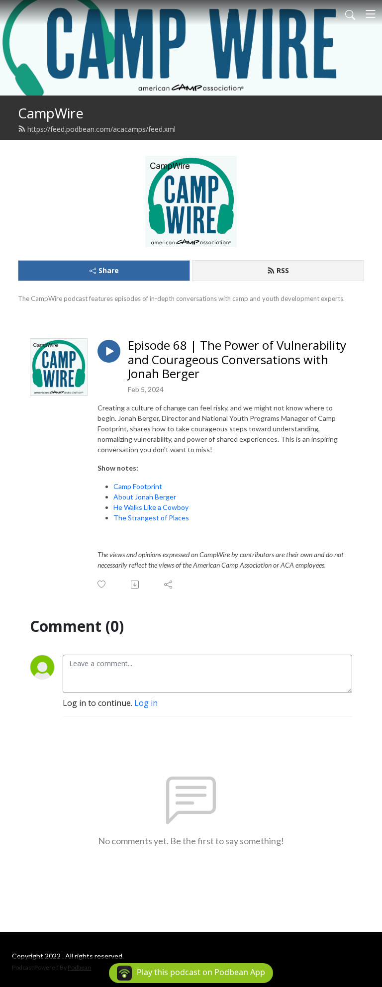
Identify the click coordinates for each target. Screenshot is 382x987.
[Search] (350, 14)
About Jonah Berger (144, 497)
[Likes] (102, 584)
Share (108, 270)
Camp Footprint (137, 486)
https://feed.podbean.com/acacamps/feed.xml (101, 129)
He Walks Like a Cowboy (151, 507)
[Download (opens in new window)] (135, 585)
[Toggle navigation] (370, 13)
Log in (146, 702)
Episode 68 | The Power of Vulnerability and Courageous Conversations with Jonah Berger (237, 359)
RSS (283, 270)
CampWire (51, 113)
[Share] (169, 585)
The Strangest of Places (151, 517)
